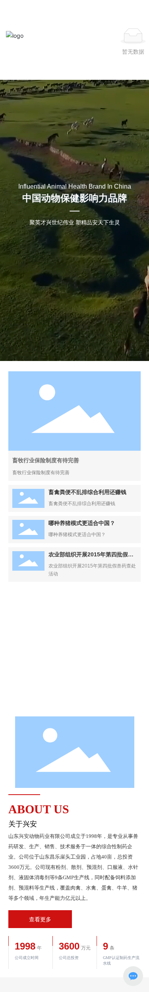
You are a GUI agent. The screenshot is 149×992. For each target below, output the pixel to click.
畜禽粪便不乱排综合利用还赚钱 (87, 492)
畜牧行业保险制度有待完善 (45, 460)
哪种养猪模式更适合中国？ (81, 523)
